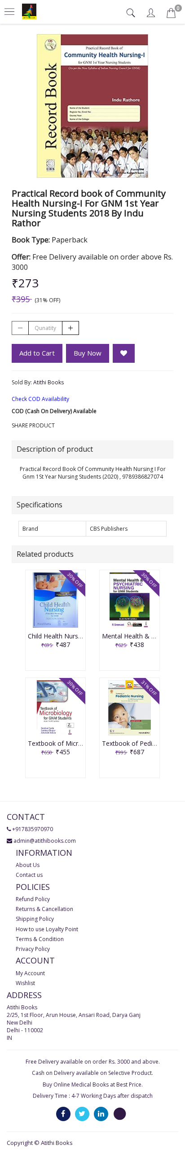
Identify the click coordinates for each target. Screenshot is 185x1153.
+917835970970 (32, 829)
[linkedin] (101, 1113)
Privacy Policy (33, 949)
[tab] (131, 13)
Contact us (29, 875)
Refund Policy (33, 899)
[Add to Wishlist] (124, 353)
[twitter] (82, 1113)
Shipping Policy (35, 919)
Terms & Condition (40, 939)
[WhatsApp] (120, 1113)
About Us (28, 865)
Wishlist (25, 983)
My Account (30, 973)
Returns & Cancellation (44, 909)
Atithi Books (48, 382)
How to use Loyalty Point (47, 929)
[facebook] (63, 1113)
